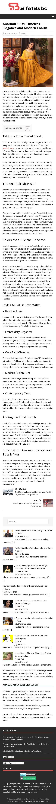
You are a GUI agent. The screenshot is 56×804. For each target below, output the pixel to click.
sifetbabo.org (13, 801)
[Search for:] (28, 521)
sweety (24, 33)
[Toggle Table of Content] (26, 128)
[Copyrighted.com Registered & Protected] (28, 778)
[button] (52, 16)
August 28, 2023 (11, 33)
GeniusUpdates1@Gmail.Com (37, 801)
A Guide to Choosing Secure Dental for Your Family (22, 751)
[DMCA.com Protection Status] (28, 775)
